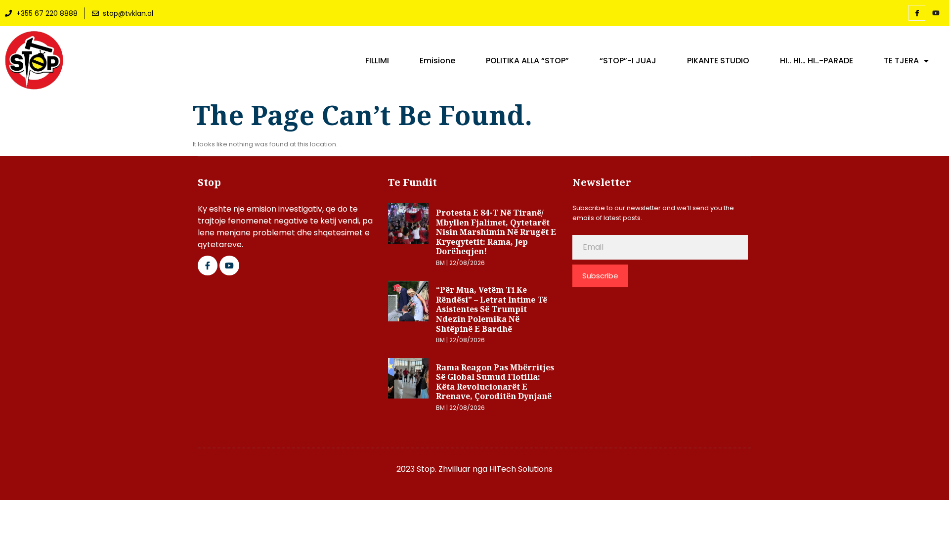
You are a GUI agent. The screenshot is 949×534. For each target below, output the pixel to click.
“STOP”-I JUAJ (628, 61)
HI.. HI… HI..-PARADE (816, 61)
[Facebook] (916, 13)
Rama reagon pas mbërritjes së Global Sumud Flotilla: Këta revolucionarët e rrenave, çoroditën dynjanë (495, 382)
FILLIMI (377, 61)
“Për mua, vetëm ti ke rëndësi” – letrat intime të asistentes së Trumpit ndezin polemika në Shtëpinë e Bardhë (491, 309)
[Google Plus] (229, 265)
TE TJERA (901, 61)
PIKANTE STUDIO (718, 61)
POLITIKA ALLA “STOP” (527, 61)
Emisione (437, 61)
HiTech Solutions (521, 469)
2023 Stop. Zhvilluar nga (442, 469)
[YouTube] (935, 13)
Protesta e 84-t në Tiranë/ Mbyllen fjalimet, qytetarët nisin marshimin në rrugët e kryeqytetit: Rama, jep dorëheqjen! (496, 232)
